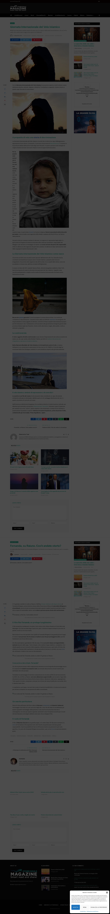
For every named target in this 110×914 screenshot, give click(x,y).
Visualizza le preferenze (99, 907)
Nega (84, 907)
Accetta (75, 907)
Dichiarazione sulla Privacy (92, 911)
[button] (107, 892)
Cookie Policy (83, 911)
